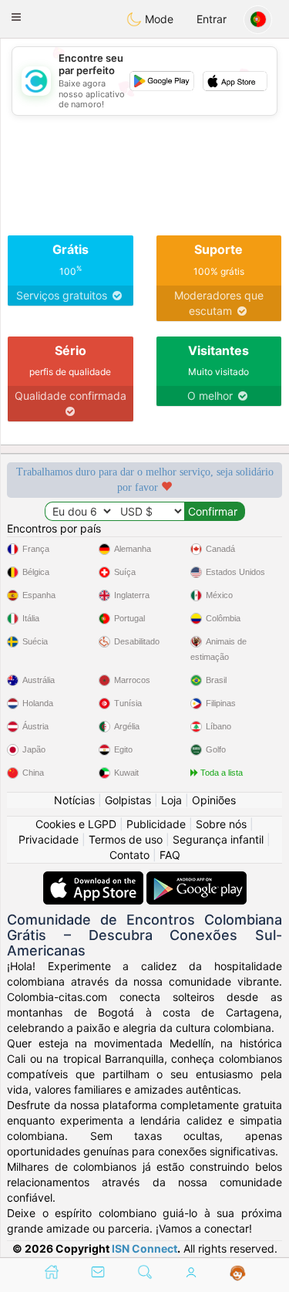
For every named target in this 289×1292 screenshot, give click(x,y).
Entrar (212, 18)
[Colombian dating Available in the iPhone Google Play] (196, 878)
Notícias (74, 800)
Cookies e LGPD (75, 823)
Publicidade (156, 823)
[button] (16, 17)
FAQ (170, 854)
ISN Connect (144, 1248)
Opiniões (214, 800)
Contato (129, 854)
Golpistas (128, 800)
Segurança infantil (218, 839)
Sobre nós (221, 823)
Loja (171, 800)
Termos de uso (126, 839)
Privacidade (48, 839)
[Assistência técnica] (237, 1273)
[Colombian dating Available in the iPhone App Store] (94, 878)
